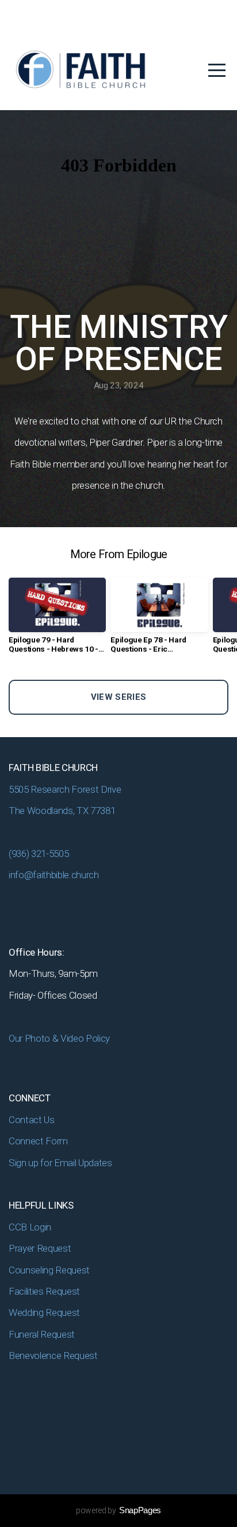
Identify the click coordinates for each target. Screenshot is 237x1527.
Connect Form (39, 1141)
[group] (57, 620)
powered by (118, 1510)
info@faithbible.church (54, 875)
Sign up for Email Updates (60, 1162)
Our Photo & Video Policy (60, 1038)
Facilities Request (44, 1291)
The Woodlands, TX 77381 (62, 810)
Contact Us (32, 1119)
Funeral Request (43, 1334)
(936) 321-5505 (38, 853)
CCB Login (31, 1227)
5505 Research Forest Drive (66, 789)
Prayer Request (41, 1248)
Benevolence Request (54, 1355)
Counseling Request (49, 1270)
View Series (118, 697)
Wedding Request (45, 1312)
